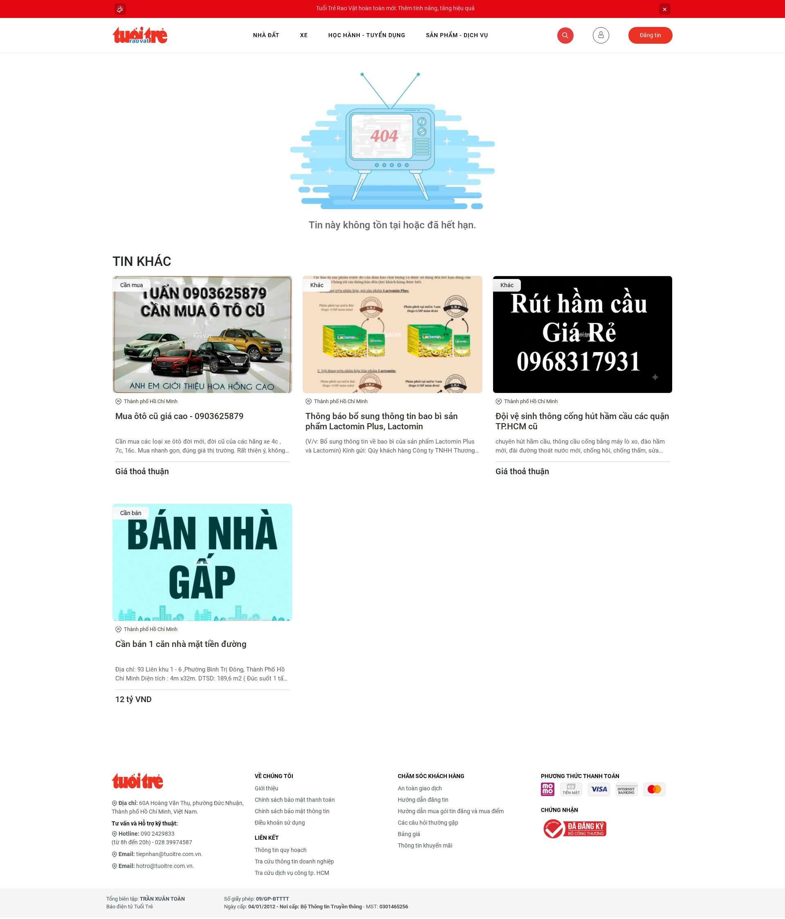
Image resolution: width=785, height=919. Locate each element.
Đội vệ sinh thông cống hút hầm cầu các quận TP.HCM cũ (582, 421)
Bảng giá (409, 834)
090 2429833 (158, 833)
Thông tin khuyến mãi (425, 845)
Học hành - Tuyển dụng (367, 35)
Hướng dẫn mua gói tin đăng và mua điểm (451, 811)
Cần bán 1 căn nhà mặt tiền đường (181, 644)
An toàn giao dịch (420, 788)
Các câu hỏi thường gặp (428, 822)
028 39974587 (173, 842)
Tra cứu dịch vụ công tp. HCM (292, 873)
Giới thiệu (266, 788)
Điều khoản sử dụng (280, 822)
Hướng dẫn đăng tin (423, 799)
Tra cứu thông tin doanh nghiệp (294, 861)
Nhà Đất (266, 35)
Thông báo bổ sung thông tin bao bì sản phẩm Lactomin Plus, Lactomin (381, 421)
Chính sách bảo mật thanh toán (295, 799)
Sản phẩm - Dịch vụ (457, 35)
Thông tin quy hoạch (281, 850)
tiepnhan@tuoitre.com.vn (168, 854)
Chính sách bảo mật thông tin (292, 811)
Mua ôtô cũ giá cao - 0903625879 (179, 416)
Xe (304, 35)
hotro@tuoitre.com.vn (164, 866)
